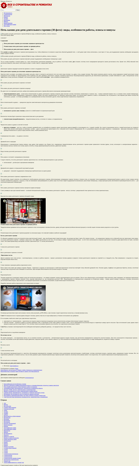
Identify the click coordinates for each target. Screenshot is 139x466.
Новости (6, 435)
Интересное (7, 417)
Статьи (6, 449)
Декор (16, 368)
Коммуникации (8, 23)
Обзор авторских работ (10, 439)
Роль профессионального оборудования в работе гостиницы (20, 387)
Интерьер (6, 419)
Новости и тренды (9, 436)
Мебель (6, 21)
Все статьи (7, 26)
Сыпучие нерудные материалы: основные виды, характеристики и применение (26, 397)
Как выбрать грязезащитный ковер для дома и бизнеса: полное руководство (24, 395)
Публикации (7, 440)
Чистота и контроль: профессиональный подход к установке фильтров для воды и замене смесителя (31, 385)
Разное (6, 442)
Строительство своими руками (12, 458)
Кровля (6, 426)
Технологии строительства (11, 459)
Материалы (7, 15)
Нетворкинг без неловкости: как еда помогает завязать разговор (21, 394)
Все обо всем (7, 406)
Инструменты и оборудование (12, 416)
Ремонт (6, 17)
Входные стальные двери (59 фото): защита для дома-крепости (20, 371)
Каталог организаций (10, 423)
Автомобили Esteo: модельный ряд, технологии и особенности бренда (23, 388)
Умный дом (7, 461)
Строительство (8, 14)
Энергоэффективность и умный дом (14, 462)
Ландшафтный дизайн (10, 24)
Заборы (6, 414)
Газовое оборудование (10, 407)
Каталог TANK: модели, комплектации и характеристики (20, 389)
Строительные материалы (11, 453)
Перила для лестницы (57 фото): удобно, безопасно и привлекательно (21, 370)
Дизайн (6, 18)
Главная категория (9, 409)
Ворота (6, 404)
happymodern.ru (14, 366)
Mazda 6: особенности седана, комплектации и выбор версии (20, 391)
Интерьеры (7, 20)
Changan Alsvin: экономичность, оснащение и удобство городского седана (24, 392)
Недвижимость (8, 13)
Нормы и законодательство (11, 438)
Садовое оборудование (10, 448)
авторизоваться (29, 377)
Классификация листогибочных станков (15, 384)
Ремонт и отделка (9, 446)
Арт (5, 403)
